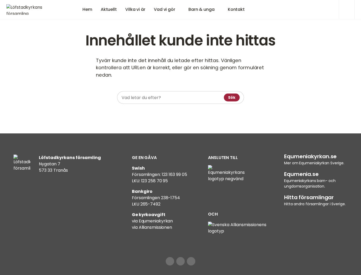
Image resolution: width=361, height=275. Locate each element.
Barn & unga (201, 9)
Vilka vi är (135, 9)
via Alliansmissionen (152, 227)
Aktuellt (109, 9)
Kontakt (236, 9)
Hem (87, 9)
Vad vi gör (164, 9)
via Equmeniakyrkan (152, 221)
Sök (231, 97)
